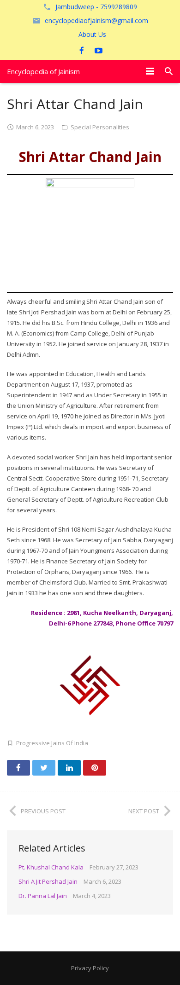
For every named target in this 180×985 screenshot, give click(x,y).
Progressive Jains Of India (52, 743)
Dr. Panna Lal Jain (42, 896)
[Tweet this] (43, 768)
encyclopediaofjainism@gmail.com (96, 20)
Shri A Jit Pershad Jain (48, 881)
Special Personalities (100, 127)
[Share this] (18, 768)
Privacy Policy (90, 968)
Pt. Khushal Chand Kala (51, 867)
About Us (92, 34)
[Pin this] (94, 768)
